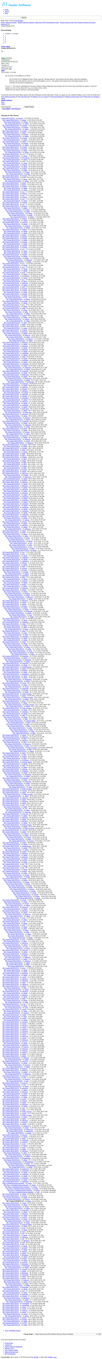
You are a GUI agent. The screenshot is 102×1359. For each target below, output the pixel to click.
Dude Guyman (26, 694)
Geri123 (24, 830)
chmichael (25, 353)
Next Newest (16, 109)
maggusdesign (26, 846)
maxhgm (25, 301)
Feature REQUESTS (8, 118)
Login (16, 21)
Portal (6, 9)
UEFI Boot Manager (56, 97)
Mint (23, 450)
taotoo (24, 1278)
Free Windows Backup (8, 97)
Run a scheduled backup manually (13, 1183)
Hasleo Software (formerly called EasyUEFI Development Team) (38, 22)
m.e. (23, 192)
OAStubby (25, 760)
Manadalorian (26, 1158)
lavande (24, 568)
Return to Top (9, 1348)
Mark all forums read (11, 1352)
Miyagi (24, 563)
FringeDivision (27, 667)
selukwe (27, 593)
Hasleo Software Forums (8, 22)
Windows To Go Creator (40, 97)
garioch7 (25, 1052)
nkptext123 (26, 1126)
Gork (30, 615)
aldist (23, 308)
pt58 (23, 272)
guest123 (25, 222)
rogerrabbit (25, 1303)
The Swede (25, 158)
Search (7, 11)
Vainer (24, 1203)
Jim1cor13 (25, 473)
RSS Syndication (10, 1354)
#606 (2, 70)
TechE (24, 683)
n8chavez (29, 260)
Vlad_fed (25, 814)
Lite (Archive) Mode (11, 1350)
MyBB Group (52, 1357)
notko (24, 624)
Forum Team (9, 1343)
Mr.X (24, 455)
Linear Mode (5, 46)
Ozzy (24, 1228)
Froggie (20, 118)
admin (24, 120)
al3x (23, 554)
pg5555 (24, 1323)
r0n (23, 864)
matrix (24, 235)
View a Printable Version (12, 1330)
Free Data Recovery (24, 97)
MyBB (36, 1357)
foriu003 (24, 670)
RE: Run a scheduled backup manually (16, 1185)
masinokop (25, 674)
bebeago (24, 769)
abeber (24, 584)
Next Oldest (6, 109)
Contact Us (8, 1345)
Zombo (24, 1258)
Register (20, 21)
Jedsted (25, 122)
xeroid (24, 900)
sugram (24, 315)
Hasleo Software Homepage (14, 1346)
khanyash (28, 812)
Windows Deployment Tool (73, 97)
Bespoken (25, 1255)
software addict (31, 721)
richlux (24, 842)
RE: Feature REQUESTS (11, 120)
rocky (24, 968)
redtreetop (25, 371)
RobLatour (25, 375)
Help (6, 13)
